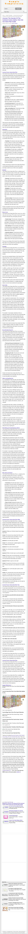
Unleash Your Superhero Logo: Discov (15, 883)
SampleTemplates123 (6, 770)
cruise (8, 802)
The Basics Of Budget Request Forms (15, 902)
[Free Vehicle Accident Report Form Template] (5, 891)
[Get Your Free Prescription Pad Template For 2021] (6, 806)
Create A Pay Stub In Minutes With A (16, 820)
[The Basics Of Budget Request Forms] (5, 903)
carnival (5, 802)
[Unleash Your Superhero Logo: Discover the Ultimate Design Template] (5, 884)
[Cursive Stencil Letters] (6, 818)
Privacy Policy (15, 931)
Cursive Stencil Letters (13, 815)
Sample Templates (9, 15)
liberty (10, 802)
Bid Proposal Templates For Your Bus (16, 810)
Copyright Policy (10, 931)
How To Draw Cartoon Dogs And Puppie (15, 907)
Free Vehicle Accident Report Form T (15, 888)
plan (12, 802)
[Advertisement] (14, 788)
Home (3, 15)
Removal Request (22, 931)
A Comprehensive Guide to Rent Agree (15, 893)
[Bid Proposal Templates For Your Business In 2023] (6, 811)
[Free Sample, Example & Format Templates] (14, 5)
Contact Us (4, 931)
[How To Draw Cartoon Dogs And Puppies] (5, 910)
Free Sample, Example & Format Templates (17, 932)
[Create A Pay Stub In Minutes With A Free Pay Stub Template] (6, 821)
